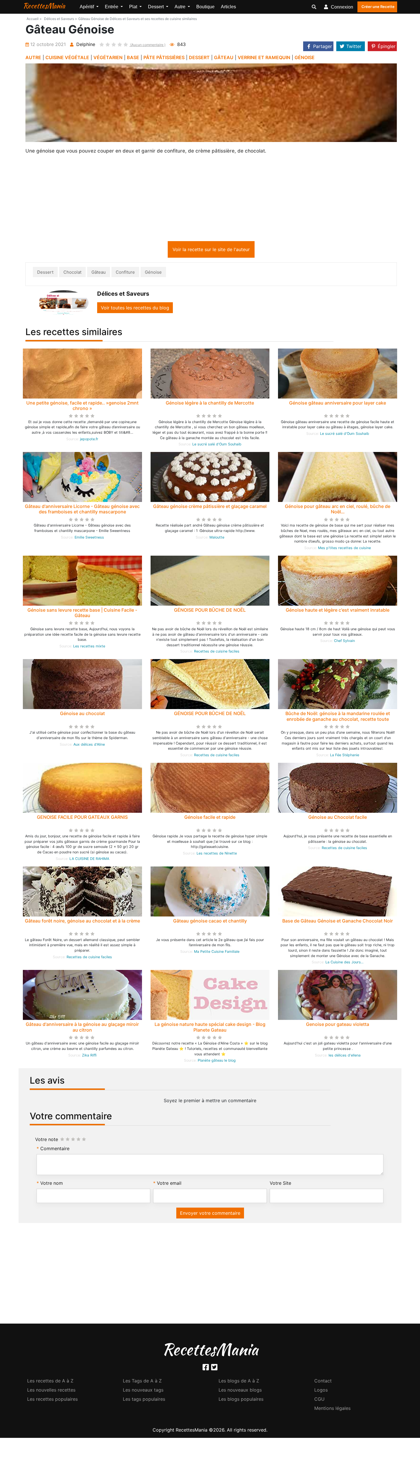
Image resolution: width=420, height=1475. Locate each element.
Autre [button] (181, 6)
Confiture (125, 273)
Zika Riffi (89, 1056)
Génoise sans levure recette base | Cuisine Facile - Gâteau (82, 613)
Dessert (45, 273)
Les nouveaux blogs (240, 1391)
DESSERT (199, 57)
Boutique (205, 6)
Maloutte (216, 538)
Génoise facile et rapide (209, 818)
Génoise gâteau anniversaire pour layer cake (337, 404)
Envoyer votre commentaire (210, 1214)
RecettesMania (44, 6)
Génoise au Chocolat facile (337, 818)
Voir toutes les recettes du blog (135, 309)
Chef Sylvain (344, 642)
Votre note (46, 1140)
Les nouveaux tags (143, 1391)
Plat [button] (133, 6)
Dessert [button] (156, 6)
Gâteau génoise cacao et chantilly (210, 922)
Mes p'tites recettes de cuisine (344, 549)
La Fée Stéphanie (344, 756)
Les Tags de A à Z (142, 1382)
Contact (323, 1382)
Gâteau (98, 273)
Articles (228, 6)
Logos (321, 1391)
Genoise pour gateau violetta (337, 1025)
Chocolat (72, 273)
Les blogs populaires (241, 1400)
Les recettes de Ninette (217, 854)
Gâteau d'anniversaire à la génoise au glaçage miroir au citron (82, 1028)
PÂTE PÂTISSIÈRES (164, 57)
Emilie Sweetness (89, 538)
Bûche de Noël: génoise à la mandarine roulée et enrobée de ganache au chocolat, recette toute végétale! (337, 720)
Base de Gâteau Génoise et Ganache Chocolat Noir (337, 922)
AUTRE (33, 57)
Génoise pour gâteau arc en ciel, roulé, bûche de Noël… (337, 510)
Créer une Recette (378, 6)
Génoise (153, 273)
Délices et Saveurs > (60, 19)
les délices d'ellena (345, 1056)
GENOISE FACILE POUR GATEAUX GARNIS (82, 818)
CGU (319, 1400)
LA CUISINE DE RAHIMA (89, 860)
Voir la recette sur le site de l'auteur (211, 250)
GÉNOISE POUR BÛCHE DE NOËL (210, 611)
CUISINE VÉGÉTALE (67, 57)
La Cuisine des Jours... (344, 963)
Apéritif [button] (87, 6)
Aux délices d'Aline (89, 745)
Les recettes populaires (52, 1400)
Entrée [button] (112, 6)
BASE (133, 57)
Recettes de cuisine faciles (216, 652)
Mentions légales (332, 1409)
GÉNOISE (305, 57)
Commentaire (54, 1149)
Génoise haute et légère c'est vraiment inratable (337, 611)
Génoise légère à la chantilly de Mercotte (210, 404)
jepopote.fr (89, 440)
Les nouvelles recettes (51, 1391)
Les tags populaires (144, 1400)
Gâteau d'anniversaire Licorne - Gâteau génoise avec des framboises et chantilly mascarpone (82, 510)
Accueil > (34, 19)
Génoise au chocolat (82, 714)
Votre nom (51, 1184)
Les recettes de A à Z (50, 1382)
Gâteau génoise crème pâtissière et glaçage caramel (210, 507)
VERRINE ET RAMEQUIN (264, 57)
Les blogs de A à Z (239, 1382)
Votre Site (280, 1184)
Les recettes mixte (89, 647)
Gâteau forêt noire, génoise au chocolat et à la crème (82, 922)
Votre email (169, 1184)
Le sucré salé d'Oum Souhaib (216, 445)
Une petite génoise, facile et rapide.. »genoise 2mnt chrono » (82, 406)
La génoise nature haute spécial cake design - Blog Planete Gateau (210, 1028)
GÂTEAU (223, 57)
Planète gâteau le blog (217, 1061)
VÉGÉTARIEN (108, 57)
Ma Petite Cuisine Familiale (216, 952)
